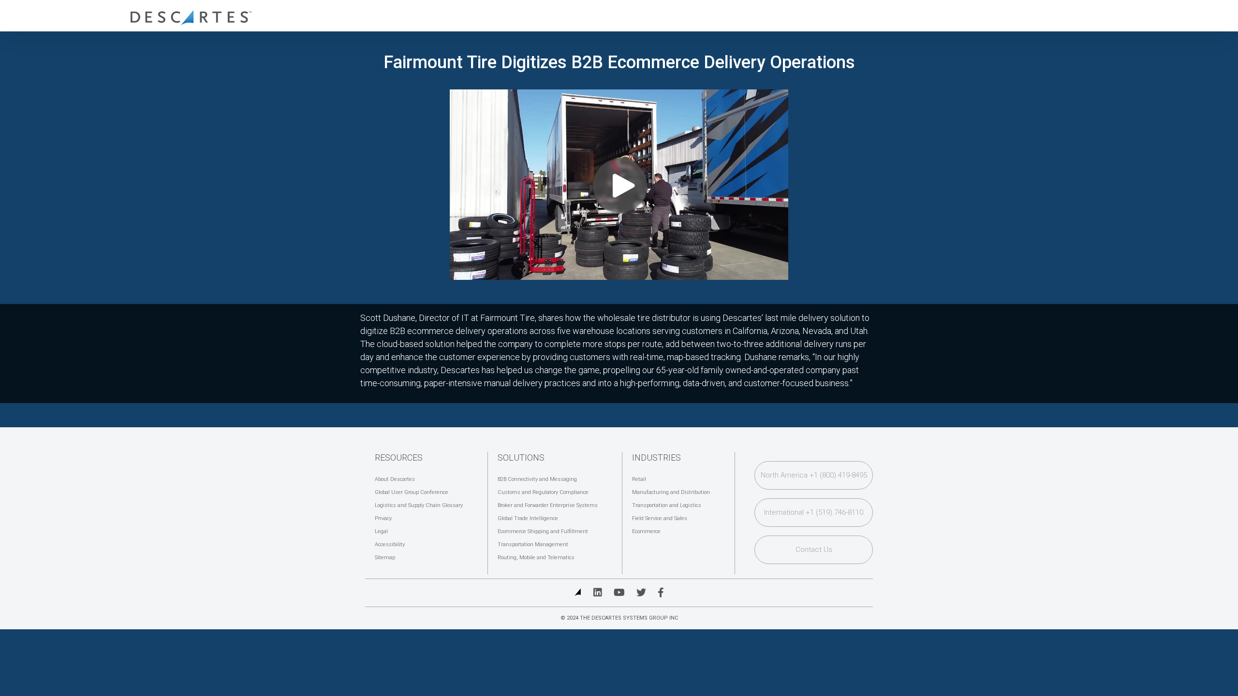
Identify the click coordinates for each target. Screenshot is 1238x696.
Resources (399, 457)
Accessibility (390, 544)
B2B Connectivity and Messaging (537, 479)
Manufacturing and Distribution (671, 492)
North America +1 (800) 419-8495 (814, 475)
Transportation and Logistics (666, 505)
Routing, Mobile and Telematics (536, 557)
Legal (381, 531)
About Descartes (395, 479)
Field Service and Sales (659, 518)
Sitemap (385, 557)
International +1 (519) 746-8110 (813, 512)
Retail (639, 479)
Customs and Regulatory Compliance (543, 492)
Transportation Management (533, 544)
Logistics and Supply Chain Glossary (419, 505)
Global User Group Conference (411, 492)
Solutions (521, 457)
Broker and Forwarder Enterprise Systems (548, 505)
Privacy (383, 518)
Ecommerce (646, 531)
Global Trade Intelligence (528, 518)
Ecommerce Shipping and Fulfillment (543, 531)
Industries (656, 457)
